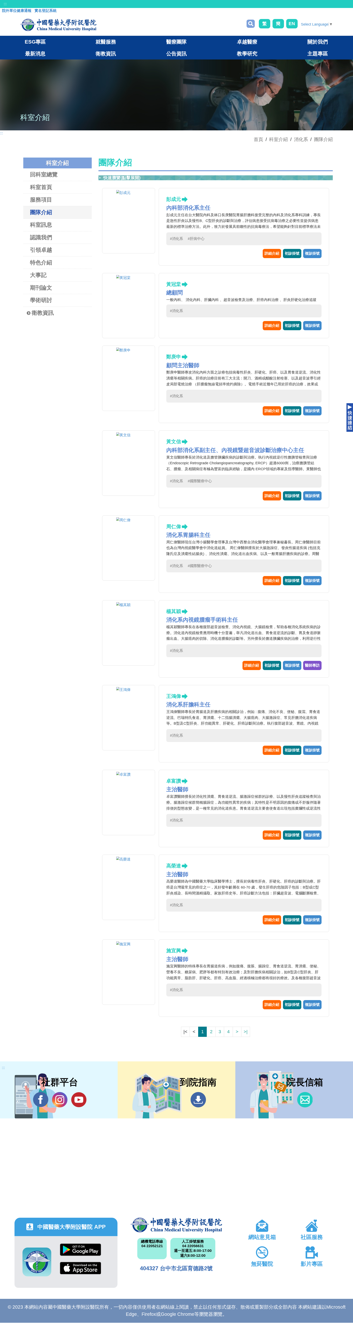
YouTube (78, 1099)
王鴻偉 (173, 696)
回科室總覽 (44, 174)
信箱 (305, 1099)
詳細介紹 (272, 253)
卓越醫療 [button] (247, 42)
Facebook (40, 1099)
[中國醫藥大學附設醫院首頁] (58, 25)
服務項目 (41, 200)
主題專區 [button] (317, 53)
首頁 (258, 139)
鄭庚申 (173, 356)
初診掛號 (292, 253)
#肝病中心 (196, 239)
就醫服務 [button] (106, 42)
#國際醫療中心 (200, 481)
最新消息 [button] (35, 53)
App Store (80, 1271)
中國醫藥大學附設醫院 (176, 1225)
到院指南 (198, 1099)
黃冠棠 (173, 284)
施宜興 (173, 950)
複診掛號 (312, 253)
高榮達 (173, 865)
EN (292, 23)
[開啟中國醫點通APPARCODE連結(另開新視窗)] (36, 1262)
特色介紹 (41, 263)
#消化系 (176, 239)
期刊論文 (41, 288)
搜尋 (251, 24)
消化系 (301, 139)
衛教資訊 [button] (106, 53)
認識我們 (41, 237)
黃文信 (173, 441)
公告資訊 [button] (176, 53)
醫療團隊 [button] (176, 42)
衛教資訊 (43, 313)
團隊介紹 (323, 139)
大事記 (38, 275)
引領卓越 (41, 250)
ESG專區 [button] (35, 42)
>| (246, 1031)
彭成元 (173, 199)
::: (5, 4)
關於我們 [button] (317, 42)
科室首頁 (41, 187)
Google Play (80, 1252)
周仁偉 (173, 526)
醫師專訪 (312, 665)
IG (59, 1099)
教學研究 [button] (247, 53)
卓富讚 (173, 781)
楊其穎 (173, 611)
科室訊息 (41, 225)
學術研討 (41, 300)
